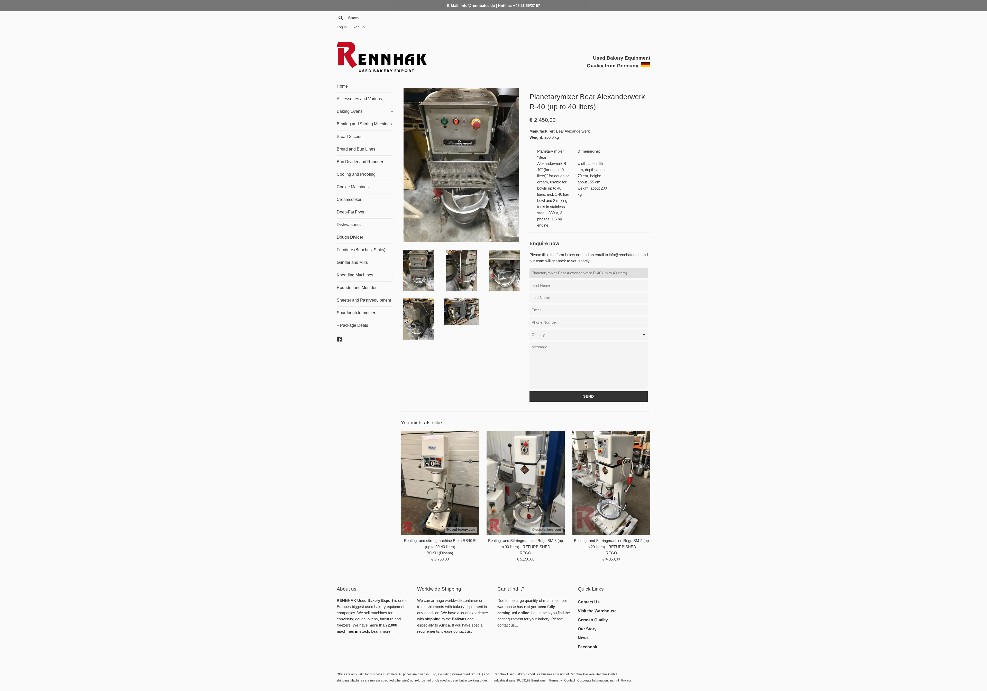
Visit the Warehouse (597, 611)
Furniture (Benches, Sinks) (361, 250)
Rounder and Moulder (357, 287)
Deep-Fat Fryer (350, 212)
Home (342, 86)
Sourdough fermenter (356, 313)
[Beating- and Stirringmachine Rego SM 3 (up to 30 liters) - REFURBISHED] (525, 483)
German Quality (593, 620)
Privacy (626, 680)
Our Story (587, 629)
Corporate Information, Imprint (598, 680)
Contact (569, 680)
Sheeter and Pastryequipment (364, 300)
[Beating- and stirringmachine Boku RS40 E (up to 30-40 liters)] (440, 483)
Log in (342, 27)
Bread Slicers (349, 136)
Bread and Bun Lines (356, 149)
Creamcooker (349, 199)
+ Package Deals (352, 325)
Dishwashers (349, 224)
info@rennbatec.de (625, 255)
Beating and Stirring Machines (364, 124)
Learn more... (382, 631)
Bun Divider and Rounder (360, 162)
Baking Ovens (365, 111)
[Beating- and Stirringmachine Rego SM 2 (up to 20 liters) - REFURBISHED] (611, 483)
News (583, 638)
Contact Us (589, 602)
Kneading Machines (365, 275)
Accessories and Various (359, 99)
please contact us (456, 631)
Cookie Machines (353, 187)
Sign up (358, 27)
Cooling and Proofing (356, 174)
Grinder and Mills (352, 262)
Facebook (587, 647)
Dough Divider (350, 237)
